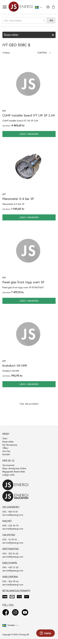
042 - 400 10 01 (10, 511)
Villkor (5, 447)
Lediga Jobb (8, 474)
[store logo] (21, 7)
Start (4, 438)
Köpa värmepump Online (14, 468)
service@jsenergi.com (12, 514)
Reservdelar (8, 441)
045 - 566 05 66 (10, 581)
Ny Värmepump (9, 444)
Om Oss (6, 451)
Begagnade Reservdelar (13, 471)
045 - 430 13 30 (10, 567)
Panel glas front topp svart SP (23, 282)
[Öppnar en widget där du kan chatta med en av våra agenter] (45, 633)
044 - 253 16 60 (10, 553)
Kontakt (6, 454)
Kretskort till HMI (14, 365)
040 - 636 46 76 (10, 525)
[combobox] (24, 20)
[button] (44, 52)
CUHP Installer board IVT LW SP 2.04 (28, 115)
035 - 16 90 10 (9, 539)
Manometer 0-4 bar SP (18, 199)
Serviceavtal (8, 465)
